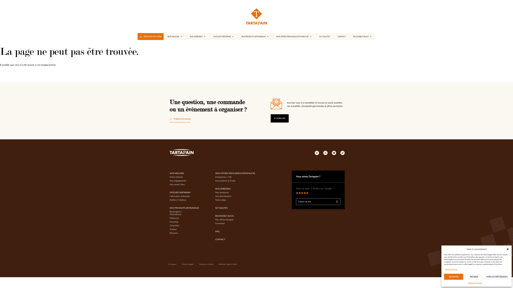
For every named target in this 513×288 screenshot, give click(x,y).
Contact (341, 36)
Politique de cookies (475, 283)
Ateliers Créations (178, 200)
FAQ (217, 231)
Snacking (174, 221)
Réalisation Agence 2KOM (228, 264)
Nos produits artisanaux (253, 36)
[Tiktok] (342, 153)
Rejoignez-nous (360, 36)
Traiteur (173, 229)
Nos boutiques (222, 192)
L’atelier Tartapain (222, 36)
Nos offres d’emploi (224, 219)
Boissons (174, 233)
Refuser (474, 277)
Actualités (324, 36)
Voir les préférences (497, 277)
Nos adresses (196, 36)
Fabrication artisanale (180, 196)
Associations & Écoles (225, 180)
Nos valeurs (173, 36)
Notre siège (220, 200)
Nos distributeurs (223, 196)
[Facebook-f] (317, 153)
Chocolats (174, 225)
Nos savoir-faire (177, 184)
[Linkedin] (334, 153)
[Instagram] (325, 153)
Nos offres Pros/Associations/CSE (292, 36)
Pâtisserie (174, 218)
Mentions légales (188, 264)
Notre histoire (176, 177)
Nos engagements (178, 180)
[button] (507, 249)
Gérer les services (451, 269)
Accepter (453, 277)
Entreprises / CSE (223, 177)
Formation (220, 223)
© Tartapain (172, 264)
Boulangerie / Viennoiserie (176, 212)
